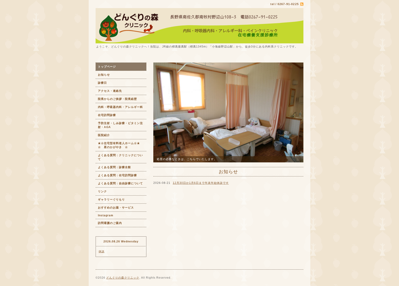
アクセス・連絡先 (110, 90)
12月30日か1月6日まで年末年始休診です (201, 183)
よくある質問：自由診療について (120, 183)
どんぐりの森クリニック (122, 277)
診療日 (102, 82)
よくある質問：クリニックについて (120, 157)
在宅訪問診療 (107, 115)
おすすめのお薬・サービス (116, 207)
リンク (102, 191)
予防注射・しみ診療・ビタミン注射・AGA (120, 125)
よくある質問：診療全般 (114, 167)
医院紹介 (104, 135)
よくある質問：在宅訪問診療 (117, 175)
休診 (102, 251)
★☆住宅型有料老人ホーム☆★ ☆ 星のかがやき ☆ (122, 145)
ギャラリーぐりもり (111, 199)
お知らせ (104, 74)
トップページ (107, 66)
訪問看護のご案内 (110, 223)
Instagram (105, 215)
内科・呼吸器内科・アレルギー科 (120, 107)
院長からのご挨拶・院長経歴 (117, 99)
